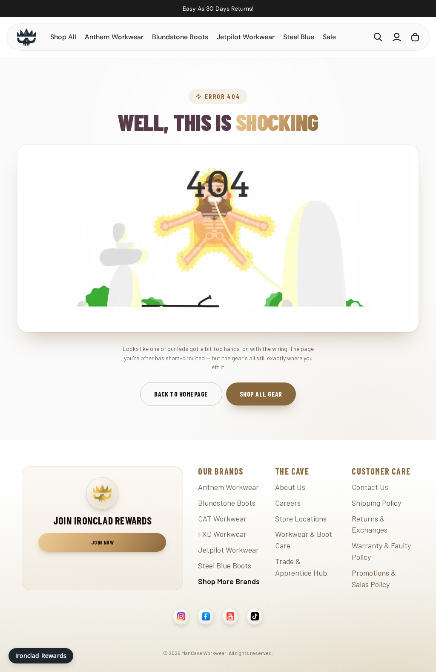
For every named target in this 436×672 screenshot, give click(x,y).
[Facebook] (206, 616)
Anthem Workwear (114, 36)
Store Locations (301, 518)
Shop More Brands (229, 581)
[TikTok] (255, 616)
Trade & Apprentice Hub (301, 566)
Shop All (63, 36)
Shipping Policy (376, 502)
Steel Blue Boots (224, 565)
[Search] (378, 37)
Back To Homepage (181, 394)
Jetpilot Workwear (246, 36)
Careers (288, 502)
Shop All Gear (261, 394)
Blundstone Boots (180, 36)
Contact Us (370, 487)
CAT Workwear (222, 518)
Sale (329, 36)
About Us (290, 487)
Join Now (102, 542)
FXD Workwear (222, 534)
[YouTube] (230, 616)
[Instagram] (181, 616)
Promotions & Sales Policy (374, 578)
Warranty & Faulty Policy (381, 551)
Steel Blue (298, 36)
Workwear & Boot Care (303, 539)
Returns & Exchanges (369, 524)
